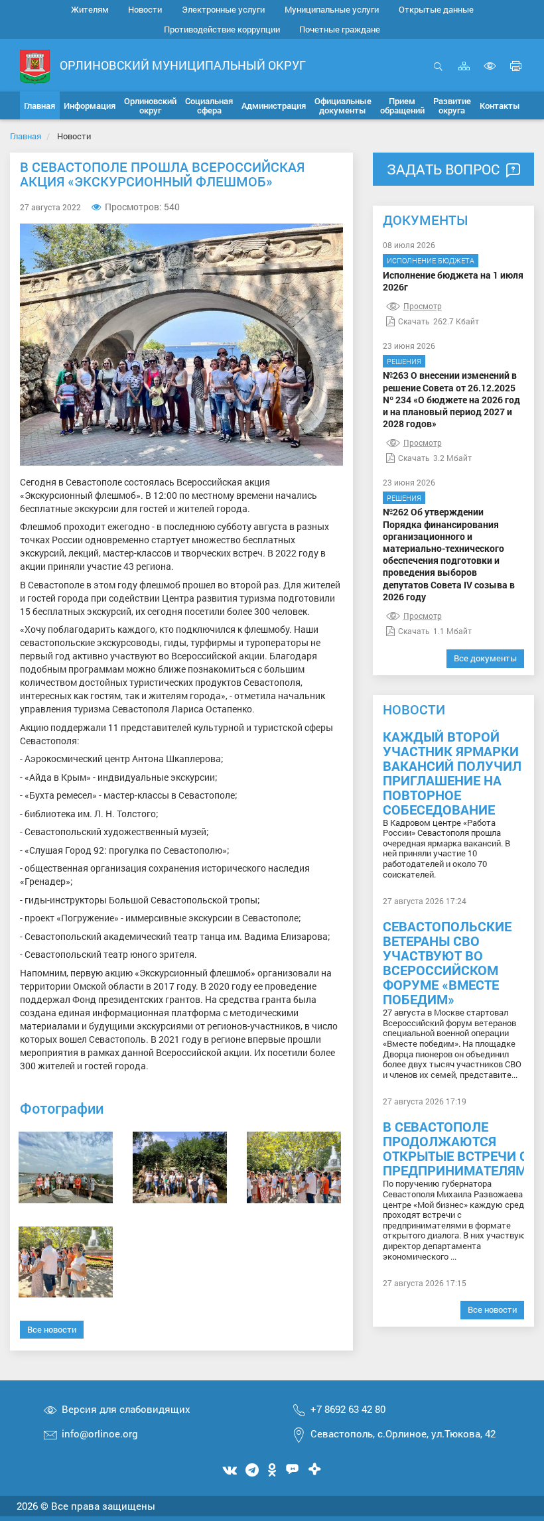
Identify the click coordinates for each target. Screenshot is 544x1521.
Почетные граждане (339, 29)
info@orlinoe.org (100, 1433)
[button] (90, 105)
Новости (145, 9)
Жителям (90, 9)
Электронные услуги (223, 9)
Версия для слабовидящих (126, 1409)
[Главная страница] (35, 66)
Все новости (51, 1329)
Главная (25, 136)
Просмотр (422, 305)
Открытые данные (436, 9)
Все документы (485, 658)
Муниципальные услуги (332, 9)
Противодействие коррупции (222, 29)
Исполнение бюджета (430, 260)
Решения (404, 361)
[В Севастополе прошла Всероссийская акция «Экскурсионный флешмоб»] (66, 1167)
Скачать (414, 321)
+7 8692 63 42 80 (347, 1409)
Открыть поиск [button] (438, 73)
